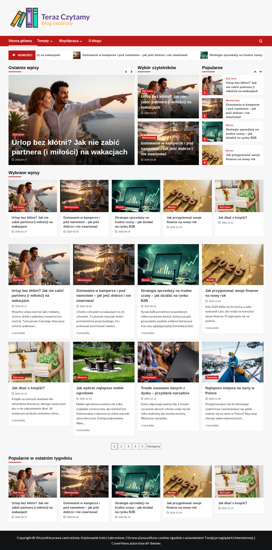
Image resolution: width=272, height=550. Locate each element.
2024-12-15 (86, 398)
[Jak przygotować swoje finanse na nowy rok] (212, 134)
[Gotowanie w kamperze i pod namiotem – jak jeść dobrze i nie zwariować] (212, 87)
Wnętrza (82, 377)
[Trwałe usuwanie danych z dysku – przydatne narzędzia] (168, 362)
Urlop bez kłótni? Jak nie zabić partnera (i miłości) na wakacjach (166, 101)
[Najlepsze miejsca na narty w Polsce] (233, 362)
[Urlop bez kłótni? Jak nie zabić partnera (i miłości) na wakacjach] (71, 120)
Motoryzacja (149, 137)
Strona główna (20, 41)
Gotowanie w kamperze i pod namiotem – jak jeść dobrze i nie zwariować (109, 55)
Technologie (149, 377)
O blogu (95, 41)
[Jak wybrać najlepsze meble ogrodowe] (104, 362)
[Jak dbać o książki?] (212, 157)
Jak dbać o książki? (240, 159)
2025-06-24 (124, 231)
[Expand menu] (51, 41)
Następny (153, 446)
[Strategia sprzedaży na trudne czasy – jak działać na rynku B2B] (212, 111)
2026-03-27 (21, 159)
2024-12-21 (228, 222)
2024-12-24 (176, 227)
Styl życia (18, 134)
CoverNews (120, 543)
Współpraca (68, 41)
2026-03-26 (150, 159)
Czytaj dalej (18, 332)
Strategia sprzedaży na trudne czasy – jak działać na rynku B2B (242, 113)
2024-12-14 (150, 398)
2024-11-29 (215, 398)
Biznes (230, 105)
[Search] (261, 41)
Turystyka (212, 377)
